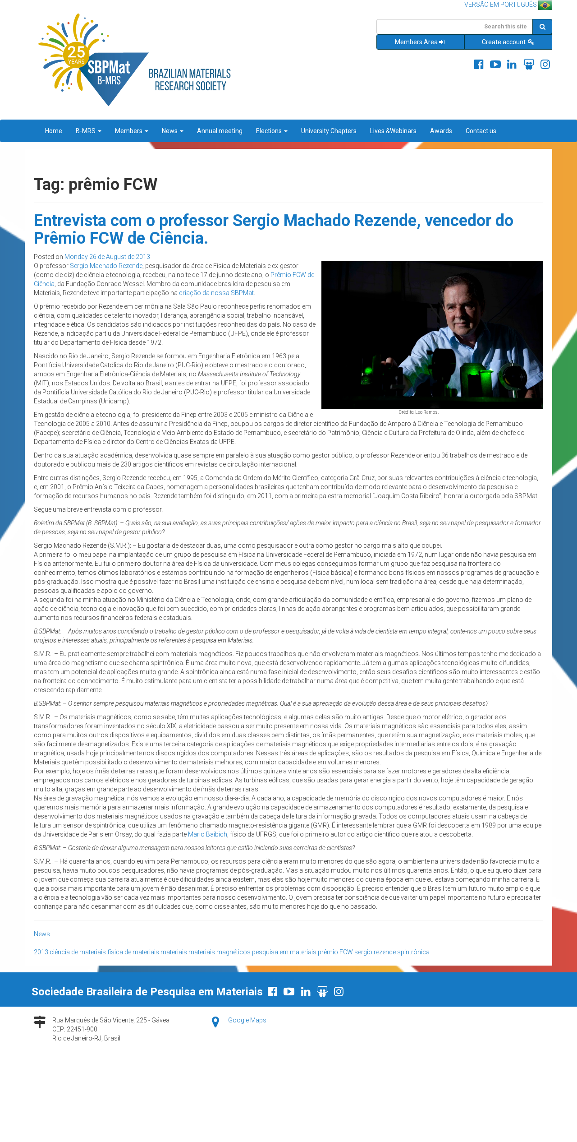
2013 (41, 952)
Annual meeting (220, 130)
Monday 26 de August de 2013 (107, 256)
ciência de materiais (78, 952)
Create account (504, 42)
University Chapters (329, 130)
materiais (173, 952)
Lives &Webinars (393, 130)
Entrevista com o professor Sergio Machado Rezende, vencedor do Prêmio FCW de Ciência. (273, 229)
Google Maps (247, 1020)
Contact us (481, 130)
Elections (269, 130)
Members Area (416, 42)
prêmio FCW (335, 952)
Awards (441, 130)
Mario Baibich (207, 834)
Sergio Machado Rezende (106, 265)
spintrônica (413, 952)
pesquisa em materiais (284, 952)
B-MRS (86, 130)
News (170, 130)
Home (53, 130)
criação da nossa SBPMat (216, 292)
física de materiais (133, 952)
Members (129, 130)
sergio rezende (375, 952)
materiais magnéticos (219, 952)
